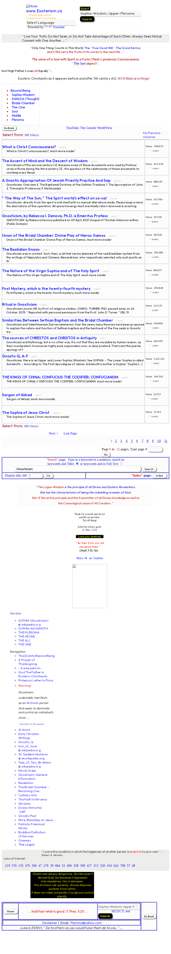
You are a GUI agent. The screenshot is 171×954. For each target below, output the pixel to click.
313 (95, 865)
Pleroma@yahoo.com (86, 923)
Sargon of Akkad (17, 394)
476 (27, 865)
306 (34, 865)
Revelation (25, 783)
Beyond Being (20, 90)
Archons (24, 730)
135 (20, 865)
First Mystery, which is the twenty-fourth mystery (46, 288)
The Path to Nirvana (32, 799)
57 (128, 865)
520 (102, 865)
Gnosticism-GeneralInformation (33, 777)
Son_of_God (27, 746)
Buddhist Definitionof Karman (31, 834)
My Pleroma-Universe (152, 135)
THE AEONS (26, 636)
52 (63, 865)
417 (89, 865)
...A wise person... (30, 668)
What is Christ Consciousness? (29, 146)
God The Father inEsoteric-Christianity (32, 674)
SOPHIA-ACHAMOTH (33, 628)
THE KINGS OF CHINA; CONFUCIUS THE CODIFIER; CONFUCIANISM (60, 377)
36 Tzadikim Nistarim (33, 754)
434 (109, 865)
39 (51, 865)
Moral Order (27, 770)
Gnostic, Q (26, 742)
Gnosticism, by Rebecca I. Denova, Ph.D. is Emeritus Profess (55, 215)
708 (122, 865)
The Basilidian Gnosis (21, 249)
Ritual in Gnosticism (19, 304)
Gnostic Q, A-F (15, 356)
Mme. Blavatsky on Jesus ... (37, 820)
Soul (15, 111)
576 (14, 865)
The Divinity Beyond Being (36, 656)
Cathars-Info (27, 795)
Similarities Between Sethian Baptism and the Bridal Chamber (57, 320)
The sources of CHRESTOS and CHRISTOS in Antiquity (49, 338)
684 (57, 865)
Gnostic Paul (27, 816)
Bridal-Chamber (23, 103)
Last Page (70, 433)
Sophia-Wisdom (23, 95)
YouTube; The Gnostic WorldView (89, 128)
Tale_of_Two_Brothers (34, 762)
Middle (16, 115)
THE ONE (24, 644)
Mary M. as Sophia (90, 558)
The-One (18, 107)
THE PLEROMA (28, 632)
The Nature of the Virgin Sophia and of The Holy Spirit (50, 270)
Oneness (24, 840)
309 (82, 865)
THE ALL (24, 640)
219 (7, 865)
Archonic (32, 703)
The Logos (26, 844)
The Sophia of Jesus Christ (26, 412)
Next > (53, 433)
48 (133, 865)
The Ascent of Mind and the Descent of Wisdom (45, 160)
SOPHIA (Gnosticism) (33, 620)
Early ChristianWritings (28, 736)
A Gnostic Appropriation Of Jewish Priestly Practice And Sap (56, 180)
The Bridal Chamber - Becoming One (33, 789)
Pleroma (18, 120)
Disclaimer (49, 923)
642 (115, 865)
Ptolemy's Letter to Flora (35, 680)
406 (69, 865)
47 (40, 865)
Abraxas (24, 803)
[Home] (32, 6)
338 (75, 865)
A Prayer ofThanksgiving (27, 662)
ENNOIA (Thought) (25, 99)
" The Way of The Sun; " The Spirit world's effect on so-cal (54, 198)
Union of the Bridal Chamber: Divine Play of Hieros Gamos (53, 235)
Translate (59, 27)
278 (45, 865)
